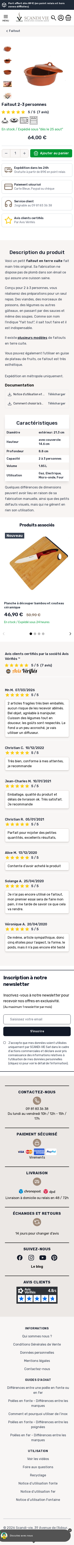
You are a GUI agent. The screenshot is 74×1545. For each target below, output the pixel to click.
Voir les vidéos (38, 1459)
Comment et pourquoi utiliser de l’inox (38, 1414)
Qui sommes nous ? (37, 1336)
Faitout (14, 31)
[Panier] (68, 18)
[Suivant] (70, 634)
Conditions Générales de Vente (37, 1344)
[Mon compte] (61, 18)
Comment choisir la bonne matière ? (37, 403)
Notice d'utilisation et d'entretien (35, 394)
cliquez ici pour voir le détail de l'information (38, 1063)
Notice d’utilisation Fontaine (38, 1500)
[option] (7, 49)
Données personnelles (37, 1353)
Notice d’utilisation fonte (38, 1483)
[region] (7, 72)
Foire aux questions (38, 1467)
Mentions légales (37, 1361)
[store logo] (32, 16)
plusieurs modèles (32, 338)
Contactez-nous (37, 1369)
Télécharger (57, 394)
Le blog (37, 1266)
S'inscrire (37, 1031)
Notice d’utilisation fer (38, 1492)
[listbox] (7, 72)
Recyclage (38, 1475)
